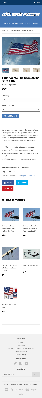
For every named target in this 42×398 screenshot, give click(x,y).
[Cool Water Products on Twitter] (15, 364)
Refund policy (21, 354)
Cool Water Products (15, 384)
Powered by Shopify (30, 384)
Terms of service (21, 351)
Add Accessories (8, 105)
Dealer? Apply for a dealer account (21, 348)
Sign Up (36, 374)
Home (3, 30)
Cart (38, 3)
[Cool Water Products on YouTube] (26, 364)
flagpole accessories (28, 176)
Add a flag (5, 96)
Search (21, 343)
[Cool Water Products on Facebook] (21, 364)
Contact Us (21, 346)
